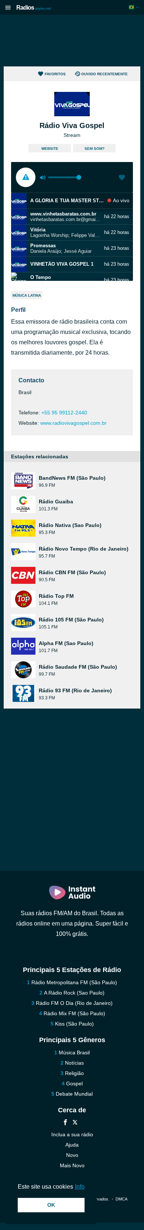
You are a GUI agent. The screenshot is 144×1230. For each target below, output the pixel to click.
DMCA (121, 1199)
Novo (72, 1155)
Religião (74, 1073)
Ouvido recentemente (104, 74)
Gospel (74, 1083)
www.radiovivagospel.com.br (73, 423)
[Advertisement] (72, 40)
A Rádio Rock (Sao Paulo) (74, 993)
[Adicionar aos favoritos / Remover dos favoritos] (122, 178)
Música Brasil (74, 1052)
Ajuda (72, 1145)
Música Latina (27, 295)
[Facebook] (65, 1123)
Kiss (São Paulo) (74, 1024)
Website (49, 149)
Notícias (74, 1063)
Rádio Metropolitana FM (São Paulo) (74, 982)
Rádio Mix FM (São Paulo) (74, 1013)
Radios (33, 7)
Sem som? (94, 149)
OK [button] (51, 1205)
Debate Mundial (74, 1094)
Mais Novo (72, 1165)
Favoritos (55, 74)
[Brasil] (134, 7)
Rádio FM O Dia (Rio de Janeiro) (74, 1003)
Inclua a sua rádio (72, 1134)
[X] (75, 1123)
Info (80, 1187)
